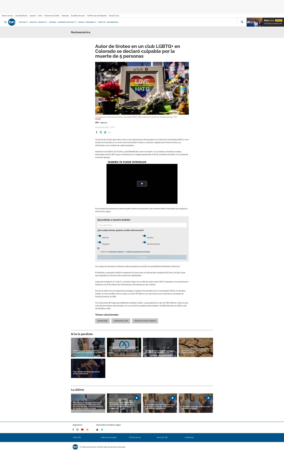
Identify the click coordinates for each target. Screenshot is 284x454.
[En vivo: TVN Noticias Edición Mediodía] (254, 22)
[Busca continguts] (242, 22)
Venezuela (65, 16)
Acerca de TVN (162, 437)
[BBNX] (75, 447)
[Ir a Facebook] (74, 429)
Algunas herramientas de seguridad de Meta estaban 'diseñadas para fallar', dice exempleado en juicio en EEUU (123, 350)
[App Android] (102, 429)
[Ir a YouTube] (82, 429)
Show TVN (33, 22)
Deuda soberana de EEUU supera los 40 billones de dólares (160, 352)
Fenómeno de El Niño (51, 16)
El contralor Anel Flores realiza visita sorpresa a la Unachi (195, 407)
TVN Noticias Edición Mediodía (273, 24)
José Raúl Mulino (21, 16)
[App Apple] (97, 429)
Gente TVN (102, 22)
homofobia (102, 321)
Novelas (81, 22)
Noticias (22, 22)
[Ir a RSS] (88, 429)
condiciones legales (115, 252)
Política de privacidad (108, 437)
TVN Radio (52, 22)
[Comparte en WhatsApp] (105, 132)
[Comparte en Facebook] (96, 132)
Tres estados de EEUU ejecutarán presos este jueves (86, 373)
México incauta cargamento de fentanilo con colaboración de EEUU (87, 352)
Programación (112, 22)
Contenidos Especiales (66, 22)
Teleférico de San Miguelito (97, 16)
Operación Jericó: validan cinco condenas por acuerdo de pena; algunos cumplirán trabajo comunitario (122, 405)
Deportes (41, 22)
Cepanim (33, 16)
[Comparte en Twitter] (101, 132)
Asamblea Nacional (78, 16)
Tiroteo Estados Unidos (145, 321)
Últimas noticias (7, 16)
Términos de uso (135, 437)
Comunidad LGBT (121, 321)
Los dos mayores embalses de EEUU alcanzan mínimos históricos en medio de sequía (195, 351)
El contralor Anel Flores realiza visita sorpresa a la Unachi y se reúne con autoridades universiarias (160, 406)
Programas (90, 22)
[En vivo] (265, 19)
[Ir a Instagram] (77, 429)
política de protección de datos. (138, 252)
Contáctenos (189, 437)
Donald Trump (114, 16)
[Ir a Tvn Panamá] (11, 22)
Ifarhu (40, 16)
